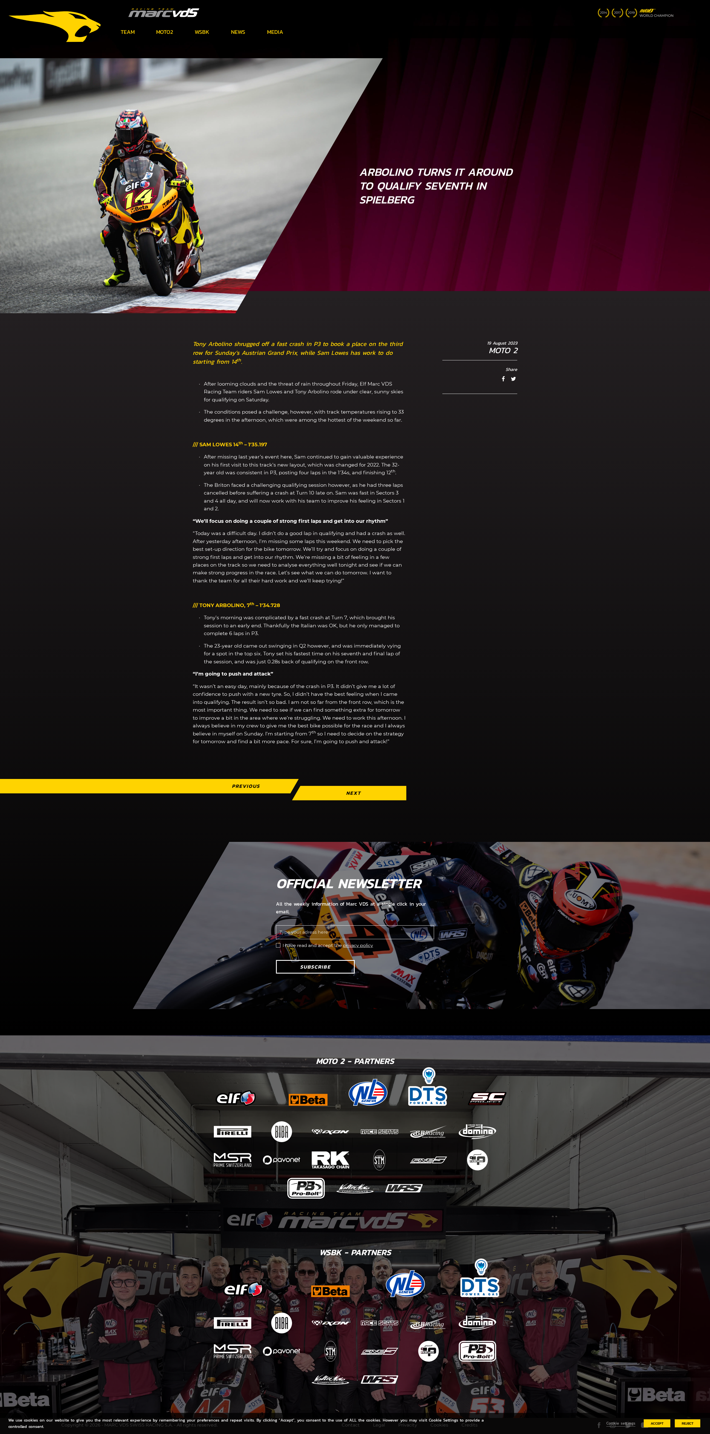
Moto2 (164, 32)
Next (353, 793)
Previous (246, 786)
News (238, 32)
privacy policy (358, 945)
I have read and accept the (328, 945)
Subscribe (315, 967)
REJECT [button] (687, 1423)
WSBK (202, 32)
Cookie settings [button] (620, 1423)
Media (275, 32)
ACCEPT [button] (657, 1423)
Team (128, 32)
